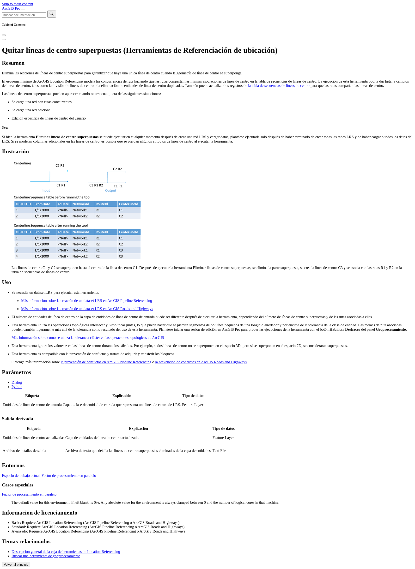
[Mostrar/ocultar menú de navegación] (23, 9)
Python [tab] (17, 387)
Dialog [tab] (17, 382)
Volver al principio (16, 564)
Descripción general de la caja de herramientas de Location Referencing (66, 552)
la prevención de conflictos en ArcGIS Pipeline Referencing (106, 362)
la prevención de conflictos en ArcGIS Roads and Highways (201, 362)
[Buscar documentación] (51, 14)
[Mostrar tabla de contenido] (4, 39)
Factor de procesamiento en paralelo (69, 475)
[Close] (4, 35)
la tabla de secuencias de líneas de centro (279, 86)
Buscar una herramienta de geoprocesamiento (46, 556)
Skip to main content (17, 4)
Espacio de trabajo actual (21, 475)
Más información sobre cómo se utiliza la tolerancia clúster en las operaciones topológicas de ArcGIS (88, 337)
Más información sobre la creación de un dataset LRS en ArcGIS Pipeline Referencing (86, 301)
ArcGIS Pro (11, 8)
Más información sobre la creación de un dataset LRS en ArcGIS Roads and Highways (87, 309)
